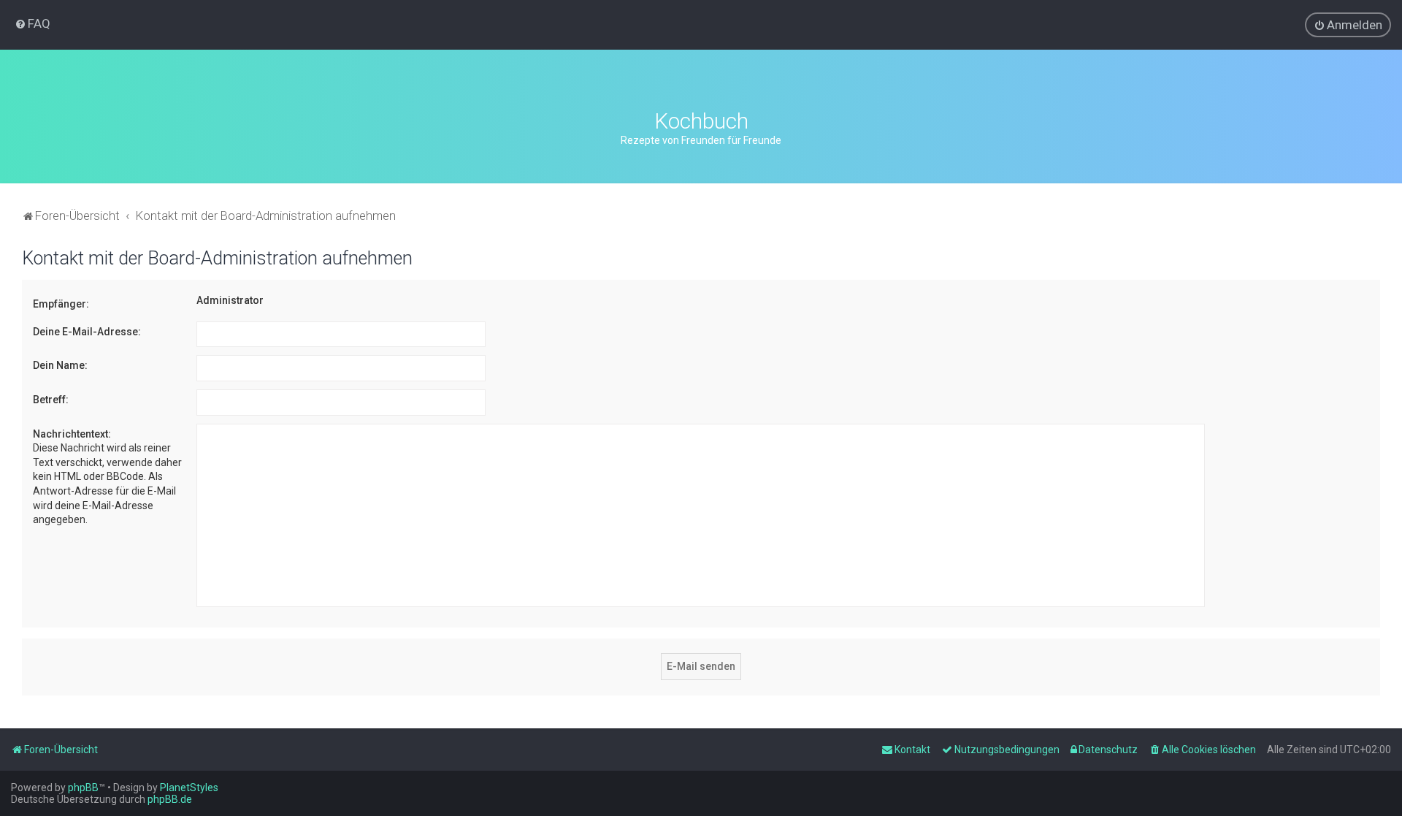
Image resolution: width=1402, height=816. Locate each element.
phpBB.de (170, 799)
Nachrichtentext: (72, 434)
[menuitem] (32, 23)
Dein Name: (60, 365)
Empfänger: (61, 304)
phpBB (83, 787)
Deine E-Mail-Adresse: (87, 332)
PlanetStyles (189, 787)
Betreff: (51, 399)
